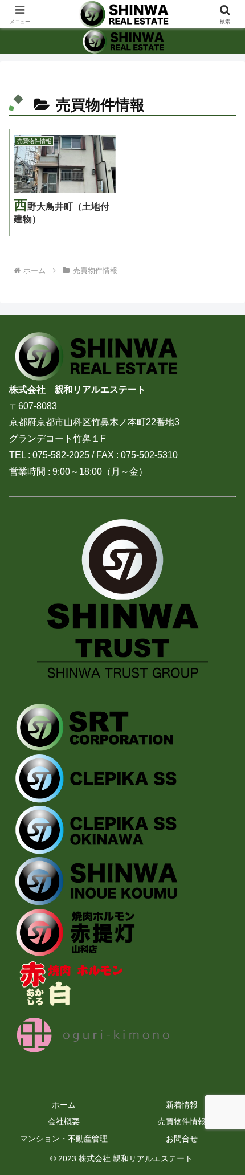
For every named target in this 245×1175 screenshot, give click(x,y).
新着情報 (182, 1104)
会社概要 (64, 1121)
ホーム (64, 1104)
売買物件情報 (182, 1121)
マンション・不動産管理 (64, 1138)
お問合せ (182, 1138)
